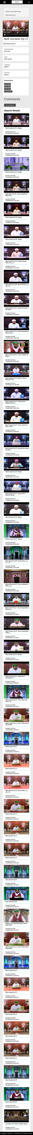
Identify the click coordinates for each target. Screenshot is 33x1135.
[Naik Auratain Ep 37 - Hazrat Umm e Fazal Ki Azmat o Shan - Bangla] (16, 486)
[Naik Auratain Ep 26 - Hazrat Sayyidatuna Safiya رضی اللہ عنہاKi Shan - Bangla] (16, 623)
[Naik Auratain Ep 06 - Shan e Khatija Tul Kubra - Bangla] (16, 347)
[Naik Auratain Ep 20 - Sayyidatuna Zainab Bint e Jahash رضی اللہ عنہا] (16, 668)
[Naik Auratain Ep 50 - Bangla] (16, 164)
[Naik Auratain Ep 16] (16, 806)
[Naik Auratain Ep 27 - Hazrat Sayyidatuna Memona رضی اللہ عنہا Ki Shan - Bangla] (16, 600)
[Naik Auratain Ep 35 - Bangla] (16, 509)
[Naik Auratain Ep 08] (16, 893)
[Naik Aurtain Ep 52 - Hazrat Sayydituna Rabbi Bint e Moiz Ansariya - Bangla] (16, 186)
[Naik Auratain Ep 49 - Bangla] (16, 209)
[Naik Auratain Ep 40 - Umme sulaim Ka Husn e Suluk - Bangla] (16, 417)
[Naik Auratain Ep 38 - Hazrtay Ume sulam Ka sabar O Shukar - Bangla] (16, 440)
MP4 (7, 84)
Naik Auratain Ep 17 (11, 15)
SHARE (8, 91)
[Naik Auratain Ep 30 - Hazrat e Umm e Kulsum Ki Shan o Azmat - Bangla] (16, 370)
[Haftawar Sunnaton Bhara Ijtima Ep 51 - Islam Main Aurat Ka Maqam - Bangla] (16, 915)
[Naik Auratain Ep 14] (16, 850)
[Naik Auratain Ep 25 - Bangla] (16, 646)
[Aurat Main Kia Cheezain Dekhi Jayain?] (16, 1116)
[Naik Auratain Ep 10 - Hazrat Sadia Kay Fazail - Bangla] (16, 692)
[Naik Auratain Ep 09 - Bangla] (16, 531)
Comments (10, 105)
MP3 (7, 86)
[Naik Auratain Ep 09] (16, 871)
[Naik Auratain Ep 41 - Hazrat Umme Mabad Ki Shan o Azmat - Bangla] (16, 393)
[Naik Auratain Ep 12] (16, 738)
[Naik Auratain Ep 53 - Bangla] (16, 142)
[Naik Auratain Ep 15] (16, 828)
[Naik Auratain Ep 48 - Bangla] (16, 231)
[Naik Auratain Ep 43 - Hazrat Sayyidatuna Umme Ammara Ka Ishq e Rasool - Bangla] (16, 323)
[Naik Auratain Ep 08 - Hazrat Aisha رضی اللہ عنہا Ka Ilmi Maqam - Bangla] (16, 553)
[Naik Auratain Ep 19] (16, 760)
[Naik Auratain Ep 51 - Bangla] (16, 120)
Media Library (17, 11)
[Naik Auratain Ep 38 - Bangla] (16, 464)
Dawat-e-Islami (9, 11)
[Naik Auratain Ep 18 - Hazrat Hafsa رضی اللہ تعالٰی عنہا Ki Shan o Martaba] (16, 782)
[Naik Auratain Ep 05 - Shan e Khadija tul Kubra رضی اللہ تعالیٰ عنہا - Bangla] (16, 576)
